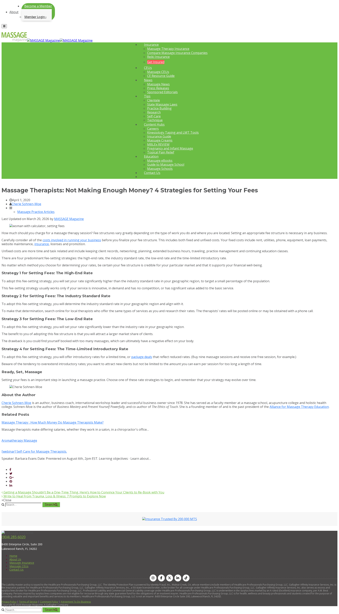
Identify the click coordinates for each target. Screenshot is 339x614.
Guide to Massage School (165, 164)
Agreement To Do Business (76, 601)
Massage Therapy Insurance (168, 49)
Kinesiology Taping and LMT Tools (173, 132)
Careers (153, 128)
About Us (15, 559)
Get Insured (155, 62)
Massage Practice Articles (36, 212)
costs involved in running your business (72, 240)
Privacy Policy (9, 601)
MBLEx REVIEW (158, 144)
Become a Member (38, 6)
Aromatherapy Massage (19, 440)
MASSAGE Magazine (69, 219)
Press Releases (158, 88)
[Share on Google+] (11, 477)
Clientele (153, 100)
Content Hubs (154, 124)
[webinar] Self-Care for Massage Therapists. (34, 451)
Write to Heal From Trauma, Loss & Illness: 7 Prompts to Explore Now (54, 496)
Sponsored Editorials (162, 92)
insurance (41, 244)
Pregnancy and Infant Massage (170, 148)
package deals (141, 357)
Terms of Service (28, 601)
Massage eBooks (159, 160)
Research (154, 112)
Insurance (151, 44)
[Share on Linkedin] (10, 485)
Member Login (34, 17)
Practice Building (159, 108)
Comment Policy (49, 601)
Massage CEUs (158, 72)
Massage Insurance (21, 563)
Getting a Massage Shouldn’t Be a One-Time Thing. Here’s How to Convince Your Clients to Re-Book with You (83, 492)
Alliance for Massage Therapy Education (299, 407)
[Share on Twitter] (10, 473)
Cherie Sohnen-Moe (26, 204)
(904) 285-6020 (14, 537)
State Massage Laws (162, 104)
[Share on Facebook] (10, 469)
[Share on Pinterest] (10, 481)
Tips (147, 96)
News (148, 80)
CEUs (148, 68)
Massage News (158, 84)
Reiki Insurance (158, 57)
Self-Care (154, 116)
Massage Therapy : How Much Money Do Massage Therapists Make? (53, 422)
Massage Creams (159, 140)
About (13, 12)
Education (151, 156)
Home (13, 556)
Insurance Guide (159, 136)
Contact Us (152, 173)
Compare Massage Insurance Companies (177, 53)
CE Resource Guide (161, 76)
